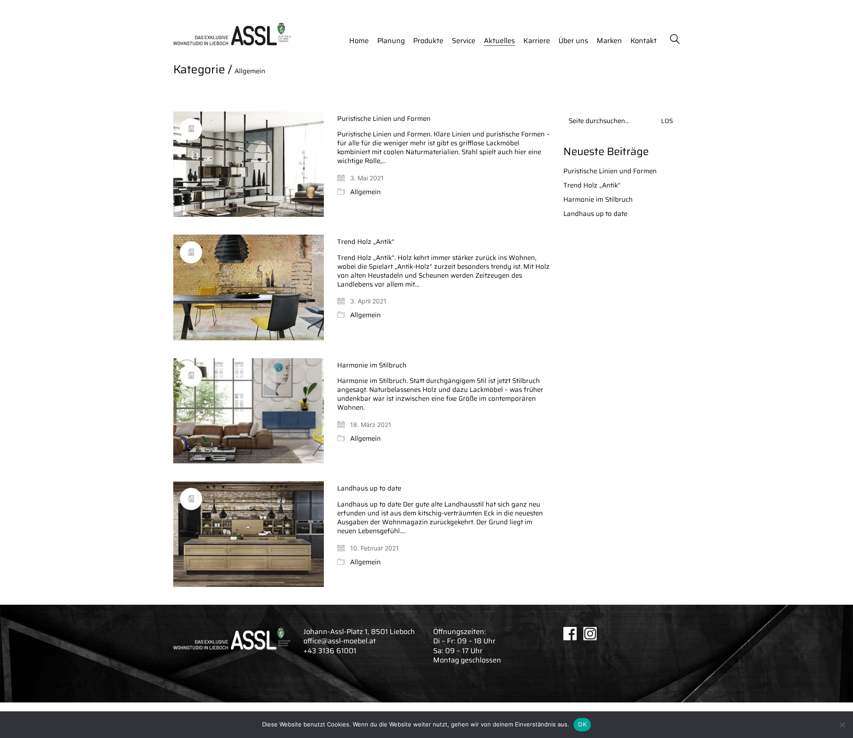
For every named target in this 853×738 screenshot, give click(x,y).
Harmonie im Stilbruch (372, 365)
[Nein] (841, 724)
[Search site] (675, 40)
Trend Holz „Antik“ (366, 242)
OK (582, 724)
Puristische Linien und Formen (383, 119)
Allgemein (250, 71)
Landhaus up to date (369, 488)
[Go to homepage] (232, 33)
